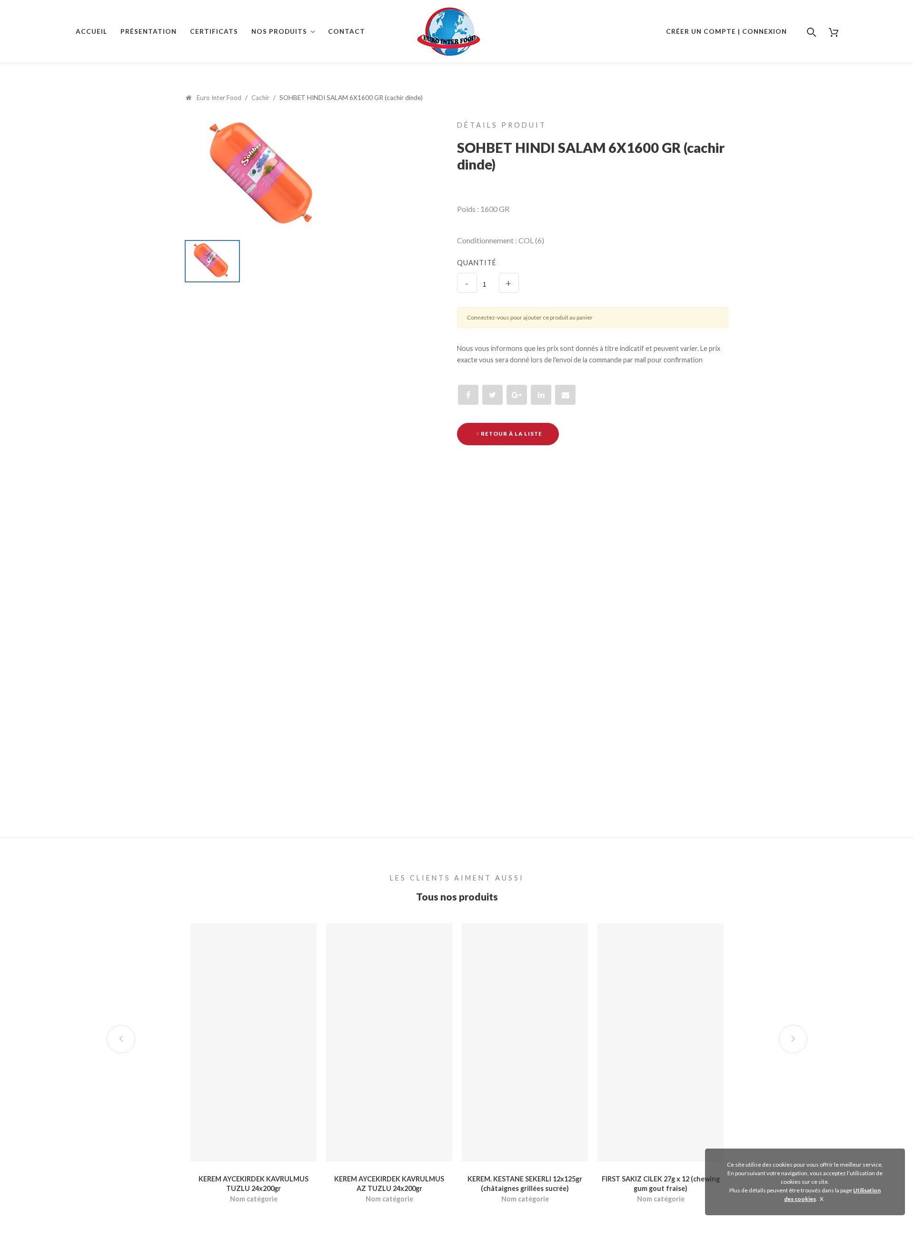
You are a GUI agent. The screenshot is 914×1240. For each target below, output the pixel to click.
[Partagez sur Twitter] (492, 395)
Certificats (214, 31)
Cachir (260, 97)
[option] (299, 176)
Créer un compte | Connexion (726, 31)
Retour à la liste (510, 433)
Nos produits (279, 31)
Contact (346, 31)
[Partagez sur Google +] (517, 395)
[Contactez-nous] (565, 395)
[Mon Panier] (833, 31)
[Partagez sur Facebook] (468, 395)
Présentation (148, 31)
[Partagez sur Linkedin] (541, 395)
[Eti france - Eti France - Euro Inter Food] (448, 26)
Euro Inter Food (218, 97)
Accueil (91, 31)
